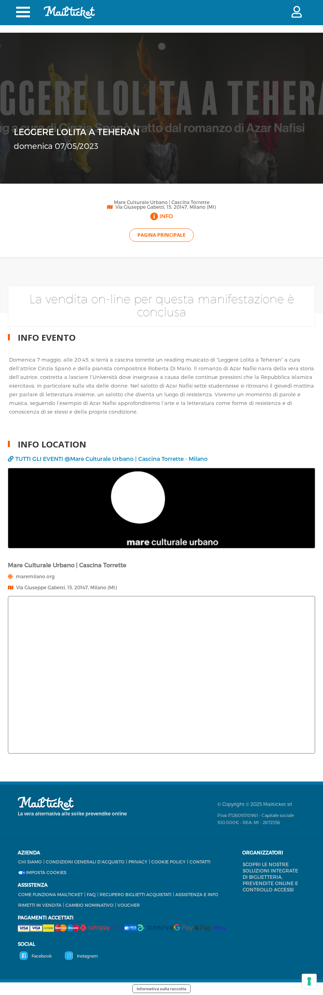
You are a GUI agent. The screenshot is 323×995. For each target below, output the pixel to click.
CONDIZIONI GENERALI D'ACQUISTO (85, 861)
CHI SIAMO (30, 861)
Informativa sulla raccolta (161, 988)
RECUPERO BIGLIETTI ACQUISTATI (135, 894)
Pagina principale (161, 235)
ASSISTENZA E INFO (196, 894)
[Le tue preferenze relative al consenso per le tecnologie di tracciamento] (309, 981)
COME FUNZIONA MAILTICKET (50, 894)
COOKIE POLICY (168, 861)
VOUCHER (128, 905)
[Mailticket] (69, 12)
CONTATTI (199, 861)
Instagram (87, 955)
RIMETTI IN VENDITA (39, 905)
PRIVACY (137, 861)
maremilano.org (35, 576)
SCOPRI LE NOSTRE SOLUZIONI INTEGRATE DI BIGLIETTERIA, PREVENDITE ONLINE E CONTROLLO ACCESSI (270, 876)
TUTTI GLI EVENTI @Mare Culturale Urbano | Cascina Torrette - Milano (111, 458)
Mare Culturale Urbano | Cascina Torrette (162, 202)
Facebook (41, 955)
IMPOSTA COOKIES (46, 872)
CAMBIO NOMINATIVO (89, 905)
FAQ (91, 894)
